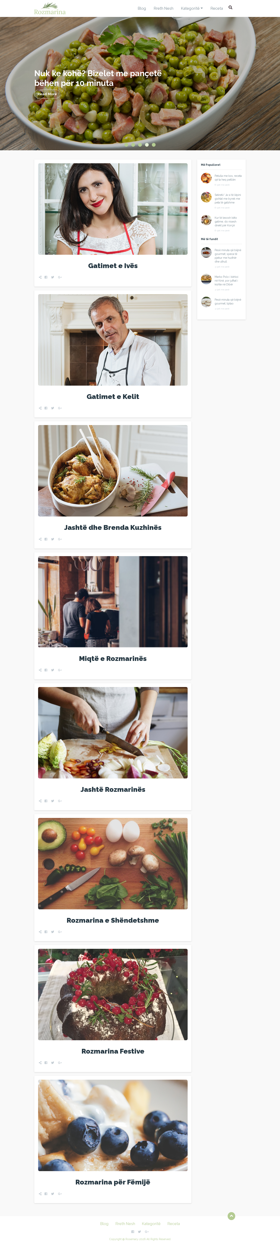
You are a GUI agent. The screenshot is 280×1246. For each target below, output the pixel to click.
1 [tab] (126, 145)
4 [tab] (147, 145)
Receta (216, 8)
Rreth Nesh (163, 8)
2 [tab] (133, 145)
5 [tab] (154, 145)
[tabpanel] (140, 83)
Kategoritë (190, 8)
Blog (142, 8)
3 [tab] (140, 145)
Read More (47, 94)
